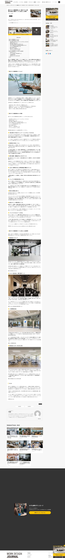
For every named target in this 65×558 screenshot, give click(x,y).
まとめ (10, 56)
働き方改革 (29, 556)
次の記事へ (19, 406)
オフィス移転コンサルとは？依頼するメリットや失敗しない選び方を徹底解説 (54, 36)
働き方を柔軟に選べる (13, 47)
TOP (8, 5)
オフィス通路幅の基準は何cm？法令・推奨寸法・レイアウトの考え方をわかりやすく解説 (13, 437)
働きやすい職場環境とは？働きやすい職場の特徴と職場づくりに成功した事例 (13, 450)
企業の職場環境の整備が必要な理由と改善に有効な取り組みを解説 (25, 449)
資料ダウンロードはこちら (40, 512)
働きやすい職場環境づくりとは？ (14, 39)
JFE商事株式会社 (12, 54)
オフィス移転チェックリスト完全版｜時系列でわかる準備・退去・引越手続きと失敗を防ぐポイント (54, 45)
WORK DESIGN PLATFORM (27, 333)
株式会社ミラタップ (13, 52)
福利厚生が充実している (13, 42)
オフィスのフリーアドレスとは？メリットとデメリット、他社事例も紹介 (54, 32)
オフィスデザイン (52, 25)
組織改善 (18, 5)
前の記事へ (29, 406)
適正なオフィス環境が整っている (15, 48)
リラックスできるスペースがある (15, 49)
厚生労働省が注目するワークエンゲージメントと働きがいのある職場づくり (37, 449)
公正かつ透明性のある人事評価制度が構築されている (18, 45)
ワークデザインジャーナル (12, 5)
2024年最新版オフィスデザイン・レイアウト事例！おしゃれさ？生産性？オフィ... (54, 27)
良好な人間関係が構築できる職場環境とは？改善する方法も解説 (25, 436)
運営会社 (49, 555)
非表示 (19, 37)
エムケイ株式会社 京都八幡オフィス (16, 53)
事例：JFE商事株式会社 (12, 343)
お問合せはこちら (11, 399)
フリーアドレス (51, 38)
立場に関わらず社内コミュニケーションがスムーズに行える (19, 41)
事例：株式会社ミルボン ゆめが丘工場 (14, 378)
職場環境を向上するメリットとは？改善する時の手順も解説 (37, 436)
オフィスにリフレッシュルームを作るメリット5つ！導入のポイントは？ (24, 226)
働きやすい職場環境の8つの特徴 (14, 40)
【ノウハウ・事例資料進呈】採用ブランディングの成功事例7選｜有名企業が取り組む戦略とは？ (25, 463)
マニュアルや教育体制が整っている (15, 46)
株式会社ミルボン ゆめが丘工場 (15, 55)
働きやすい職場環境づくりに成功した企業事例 (16, 51)
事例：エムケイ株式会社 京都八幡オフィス (15, 306)
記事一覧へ (39, 418)
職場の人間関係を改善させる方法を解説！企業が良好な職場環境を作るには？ (13, 463)
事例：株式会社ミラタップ (12, 270)
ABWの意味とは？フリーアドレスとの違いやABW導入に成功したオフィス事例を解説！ (54, 40)
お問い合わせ (50, 556)
